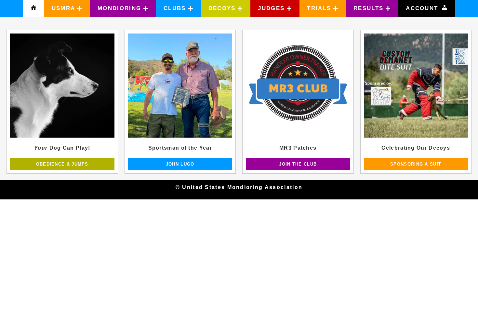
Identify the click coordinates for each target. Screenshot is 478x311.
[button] (67, 8)
